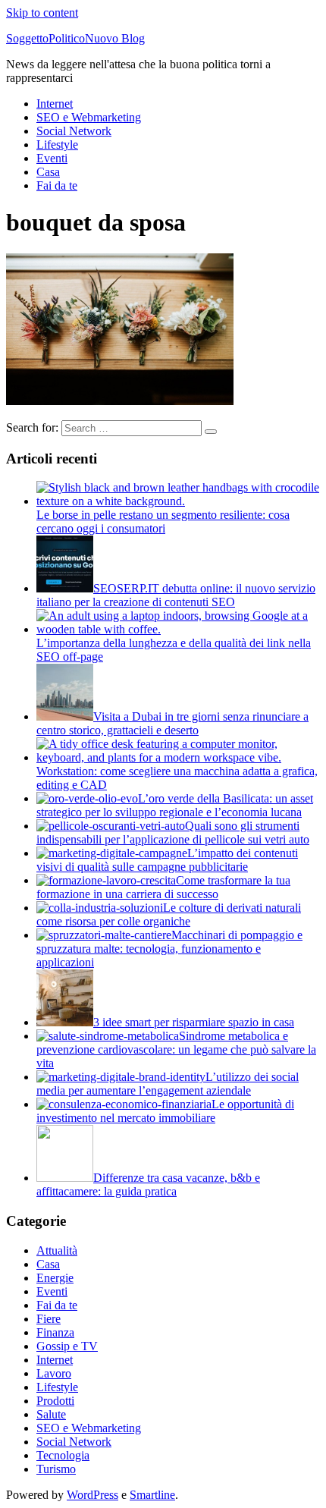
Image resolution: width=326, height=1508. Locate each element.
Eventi (51, 158)
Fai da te (56, 185)
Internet (54, 103)
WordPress (92, 1494)
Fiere (48, 1318)
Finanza (55, 1332)
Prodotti (55, 1400)
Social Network (73, 130)
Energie (55, 1277)
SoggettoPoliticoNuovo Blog (75, 38)
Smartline (152, 1494)
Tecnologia (62, 1455)
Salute (51, 1414)
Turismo (56, 1468)
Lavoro (53, 1373)
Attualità (56, 1250)
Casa (48, 171)
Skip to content (42, 12)
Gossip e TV (67, 1346)
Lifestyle (57, 144)
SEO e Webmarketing (88, 117)
